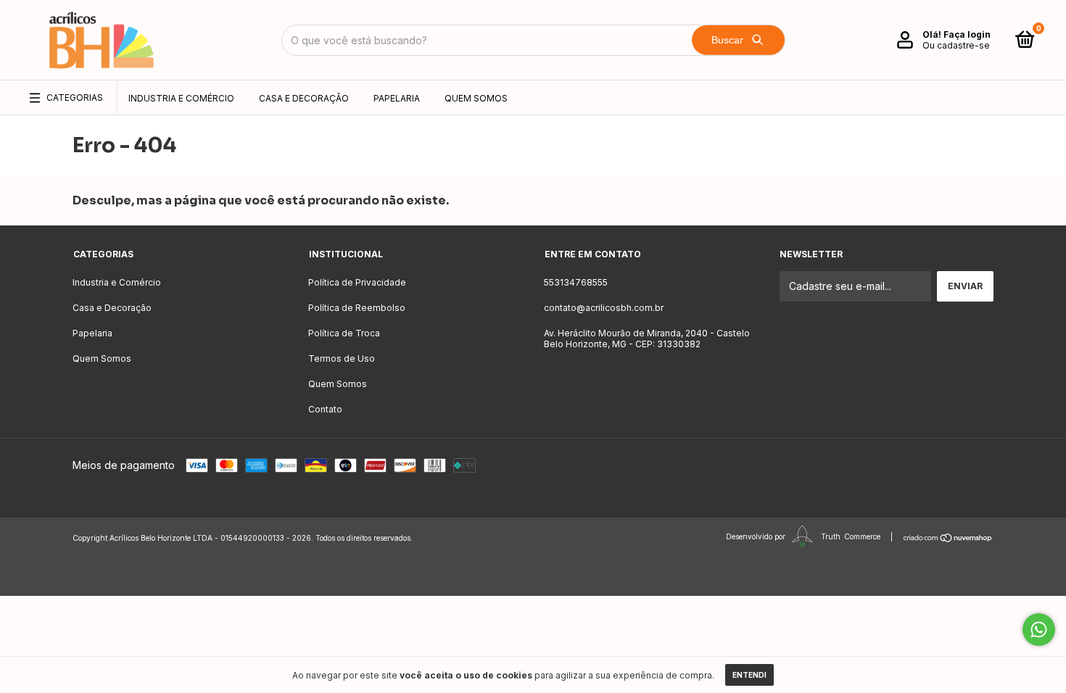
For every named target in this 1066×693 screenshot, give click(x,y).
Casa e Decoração (304, 98)
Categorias (74, 97)
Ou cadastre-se (956, 45)
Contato (325, 409)
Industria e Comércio (181, 98)
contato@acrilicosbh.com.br (604, 307)
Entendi (749, 675)
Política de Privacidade (357, 282)
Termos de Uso (341, 358)
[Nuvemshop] (948, 538)
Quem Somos (476, 98)
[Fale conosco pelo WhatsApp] (1038, 629)
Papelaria (396, 98)
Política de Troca (344, 333)
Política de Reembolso (356, 307)
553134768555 (576, 282)
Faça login (967, 34)
